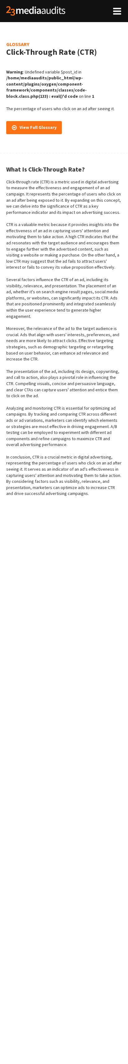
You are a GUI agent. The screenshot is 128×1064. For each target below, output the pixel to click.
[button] (34, 127)
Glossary (17, 44)
